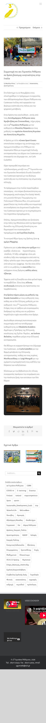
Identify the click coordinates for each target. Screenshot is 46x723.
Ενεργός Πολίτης (13, 540)
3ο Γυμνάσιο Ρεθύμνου (15, 486)
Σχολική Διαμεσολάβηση (16, 570)
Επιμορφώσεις (12, 550)
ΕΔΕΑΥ (24, 535)
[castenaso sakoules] (23, 52)
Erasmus (32, 491)
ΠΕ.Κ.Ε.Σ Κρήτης (13, 560)
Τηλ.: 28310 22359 (13, 663)
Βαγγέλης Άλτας (10, 83)
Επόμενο (36, 27)
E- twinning (21, 491)
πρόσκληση (31, 585)
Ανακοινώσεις (34, 83)
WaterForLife (11, 510)
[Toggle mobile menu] (40, 4)
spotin (16, 501)
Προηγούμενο (24, 27)
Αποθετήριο (30, 520)
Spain (9, 501)
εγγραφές (33, 580)
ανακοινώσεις (21, 580)
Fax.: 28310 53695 (27, 663)
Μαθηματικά (11, 555)
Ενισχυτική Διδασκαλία (15, 545)
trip (36, 505)
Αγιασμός (20, 515)
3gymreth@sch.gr (23, 666)
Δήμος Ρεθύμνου (29, 525)
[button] (17, 405)
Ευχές (36, 550)
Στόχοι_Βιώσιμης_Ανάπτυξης (18, 565)
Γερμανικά (11, 525)
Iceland (18, 496)
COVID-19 (10, 491)
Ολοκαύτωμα (25, 555)
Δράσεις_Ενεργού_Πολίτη (16, 530)
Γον (19, 525)
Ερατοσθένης (26, 550)
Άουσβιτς (10, 515)
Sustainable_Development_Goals (19, 505)
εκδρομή (10, 585)
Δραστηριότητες (9, 86)
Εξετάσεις (31, 545)
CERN (29, 486)
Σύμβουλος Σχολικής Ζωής (17, 575)
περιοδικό (20, 585)
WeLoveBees (24, 510)
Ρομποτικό (26, 560)
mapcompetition (30, 496)
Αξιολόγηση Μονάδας (15, 520)
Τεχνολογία (34, 575)
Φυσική (9, 580)
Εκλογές (34, 535)
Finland (9, 496)
